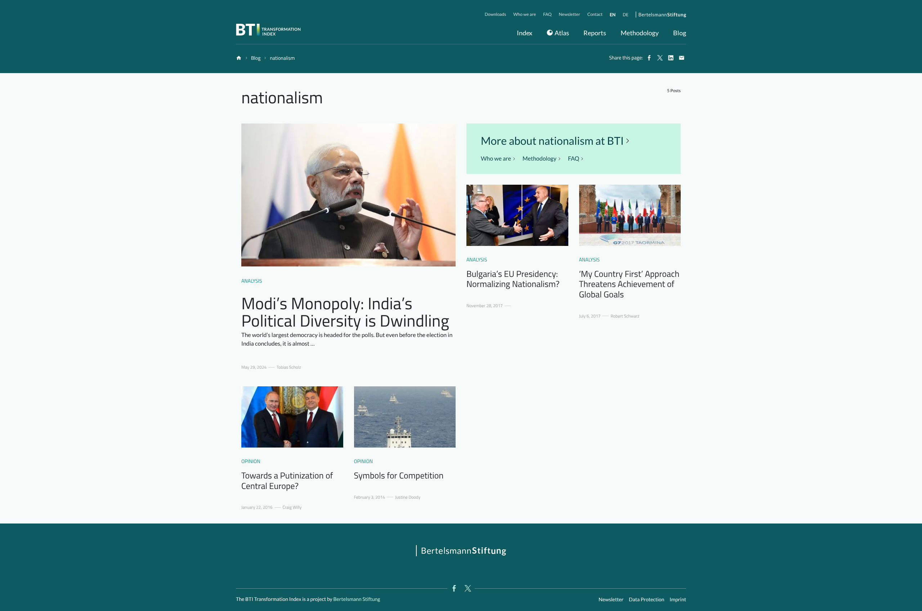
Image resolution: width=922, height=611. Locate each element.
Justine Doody (407, 497)
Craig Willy (292, 507)
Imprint (678, 599)
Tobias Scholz (289, 367)
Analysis (251, 281)
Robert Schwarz (624, 316)
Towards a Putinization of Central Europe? (287, 481)
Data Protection (646, 599)
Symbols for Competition (399, 475)
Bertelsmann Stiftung (356, 599)
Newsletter (611, 599)
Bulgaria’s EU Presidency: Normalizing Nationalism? (512, 279)
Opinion (250, 461)
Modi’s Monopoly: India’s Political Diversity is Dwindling (345, 312)
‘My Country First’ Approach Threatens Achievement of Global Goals (629, 284)
